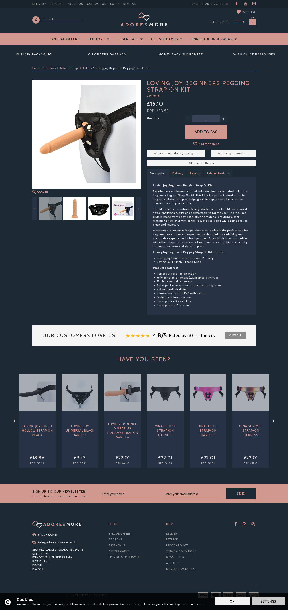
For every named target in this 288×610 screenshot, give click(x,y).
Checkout (220, 22)
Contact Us (96, 3)
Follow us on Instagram (254, 3)
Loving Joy (154, 95)
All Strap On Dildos (201, 163)
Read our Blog (245, 3)
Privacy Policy (177, 545)
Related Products (218, 173)
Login (115, 3)
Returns (195, 173)
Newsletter (175, 557)
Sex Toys (115, 539)
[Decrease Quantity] (188, 118)
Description (158, 173)
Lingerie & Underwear (125, 557)
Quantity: (153, 118)
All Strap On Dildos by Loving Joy (176, 153)
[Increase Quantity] (223, 118)
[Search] (36, 20)
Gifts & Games (119, 551)
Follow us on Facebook (236, 3)
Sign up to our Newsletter (60, 494)
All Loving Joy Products (233, 153)
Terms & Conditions (181, 551)
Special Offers (120, 533)
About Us (173, 563)
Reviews (129, 3)
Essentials (117, 545)
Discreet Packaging (181, 569)
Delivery (177, 173)
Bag (251, 21)
